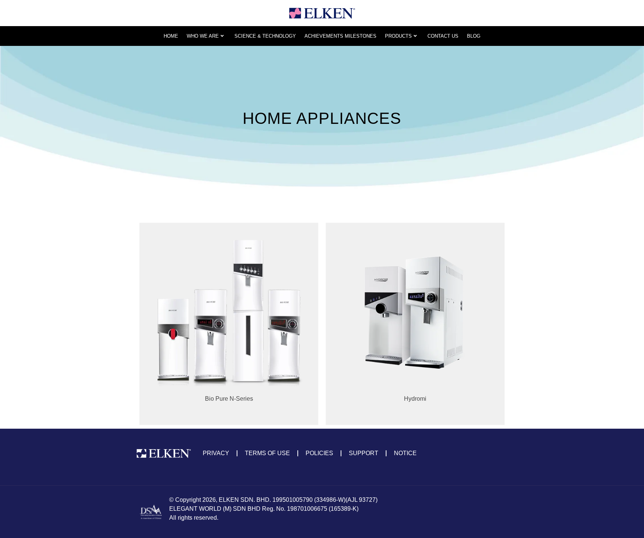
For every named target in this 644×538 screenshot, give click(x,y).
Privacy (216, 453)
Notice (405, 453)
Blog (473, 36)
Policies (319, 453)
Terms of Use (267, 453)
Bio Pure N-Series (229, 398)
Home (171, 36)
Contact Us (442, 36)
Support (363, 453)
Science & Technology (265, 36)
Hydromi (415, 398)
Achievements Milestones (340, 36)
